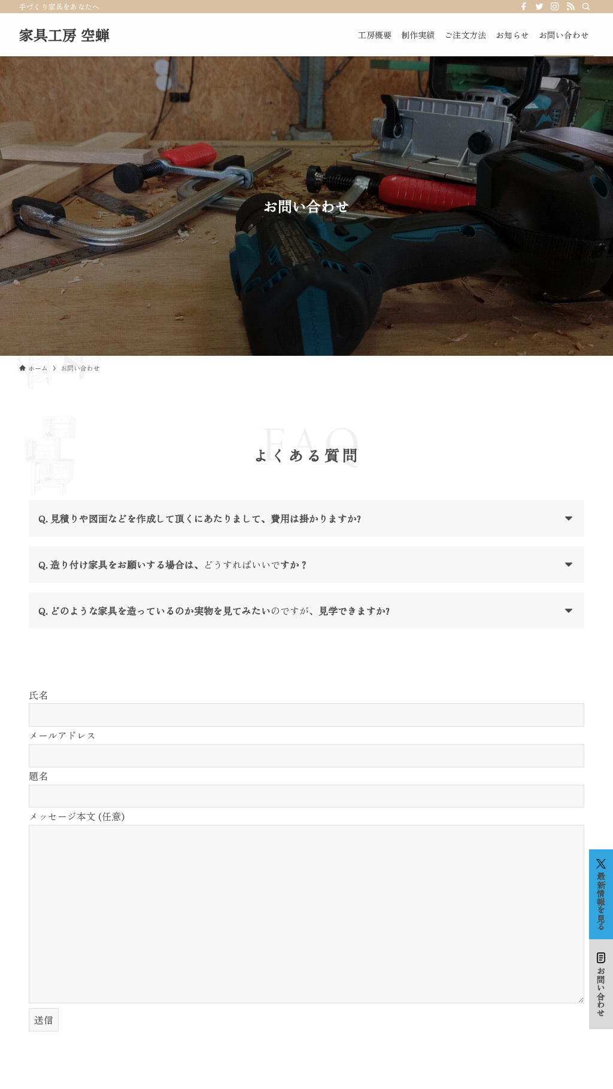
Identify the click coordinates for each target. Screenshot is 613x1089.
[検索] (586, 6)
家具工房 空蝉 (64, 35)
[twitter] (539, 6)
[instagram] (555, 6)
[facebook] (524, 6)
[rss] (570, 6)
